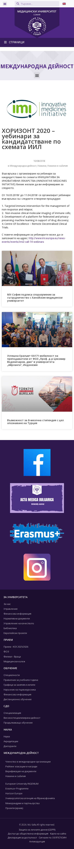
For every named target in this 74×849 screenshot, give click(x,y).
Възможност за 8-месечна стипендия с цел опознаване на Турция (35, 421)
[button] (5, 4)
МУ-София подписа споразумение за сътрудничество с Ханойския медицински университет (35, 297)
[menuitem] (64, 3)
